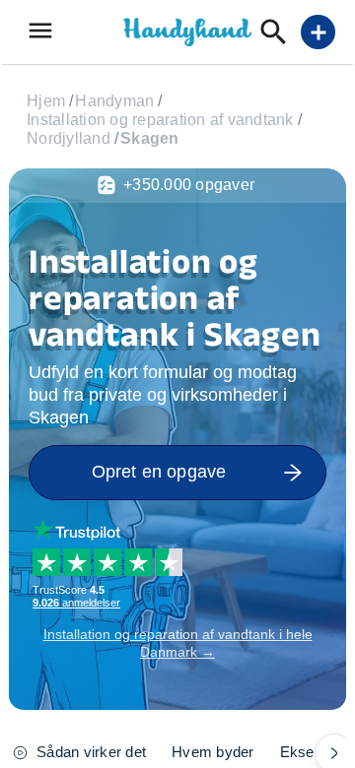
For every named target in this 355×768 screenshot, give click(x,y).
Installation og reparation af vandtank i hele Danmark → (178, 643)
